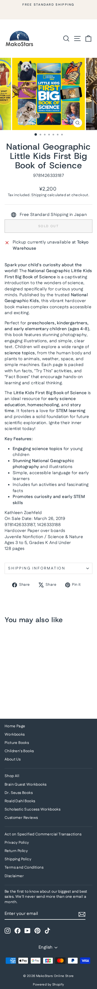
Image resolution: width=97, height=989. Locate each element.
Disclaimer (14, 876)
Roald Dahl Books (20, 801)
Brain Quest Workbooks (25, 784)
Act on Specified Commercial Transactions (43, 834)
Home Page (15, 726)
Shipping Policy (18, 859)
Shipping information (36, 568)
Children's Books (19, 751)
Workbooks (15, 734)
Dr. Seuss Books (19, 793)
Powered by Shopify (48, 984)
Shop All (12, 776)
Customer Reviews (21, 817)
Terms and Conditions (24, 867)
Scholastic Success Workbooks (32, 809)
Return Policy (16, 851)
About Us (12, 759)
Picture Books (17, 742)
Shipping (38, 195)
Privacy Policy (17, 842)
